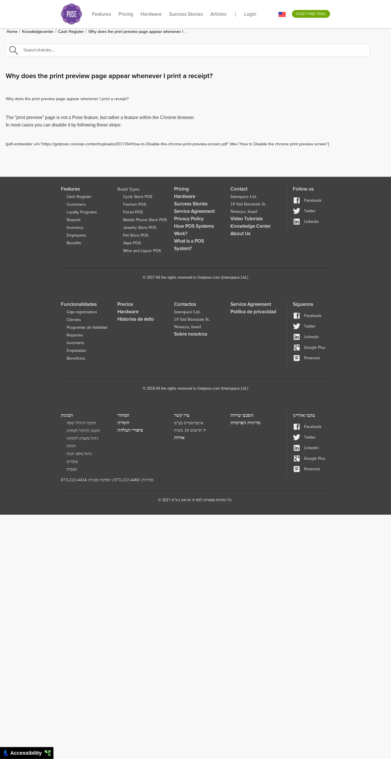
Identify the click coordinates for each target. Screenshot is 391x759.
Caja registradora (82, 312)
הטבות (72, 469)
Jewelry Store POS (139, 227)
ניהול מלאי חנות (79, 453)
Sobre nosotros (190, 334)
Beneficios (76, 358)
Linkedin (311, 221)
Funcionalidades (79, 304)
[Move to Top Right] (49, 751)
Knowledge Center (250, 226)
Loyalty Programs (82, 212)
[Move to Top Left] (46, 751)
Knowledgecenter (38, 31)
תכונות (67, 415)
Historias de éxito (135, 319)
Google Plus (314, 347)
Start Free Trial (311, 14)
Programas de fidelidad (87, 327)
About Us (240, 234)
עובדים (72, 461)
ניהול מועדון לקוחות (82, 438)
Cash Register (71, 31)
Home (12, 31)
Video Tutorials (246, 219)
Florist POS (133, 212)
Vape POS (132, 243)
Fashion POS (134, 204)
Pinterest (312, 358)
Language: (282, 14)
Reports (74, 219)
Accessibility (27, 753)
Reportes (75, 335)
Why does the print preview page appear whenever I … (138, 31)
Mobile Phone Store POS (145, 219)
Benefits (74, 243)
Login (250, 14)
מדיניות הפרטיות (245, 423)
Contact (238, 189)
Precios (125, 304)
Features (101, 14)
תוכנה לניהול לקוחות (83, 430)
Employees (76, 235)
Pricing (126, 14)
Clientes (74, 319)
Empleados (76, 350)
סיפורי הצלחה (130, 430)
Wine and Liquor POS (142, 250)
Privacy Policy (189, 219)
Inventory (75, 227)
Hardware (151, 14)
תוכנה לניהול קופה (81, 423)
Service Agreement (194, 211)
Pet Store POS (135, 235)
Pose (71, 14)
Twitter (310, 211)
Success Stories (186, 14)
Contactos (185, 304)
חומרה (123, 423)
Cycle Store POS (137, 196)
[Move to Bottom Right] (49, 754)
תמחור (123, 415)
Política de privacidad (253, 312)
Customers (76, 204)
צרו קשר (181, 415)
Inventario (75, 342)
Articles (218, 14)
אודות (179, 438)
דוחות (71, 446)
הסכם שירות (242, 415)
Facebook (312, 200)
